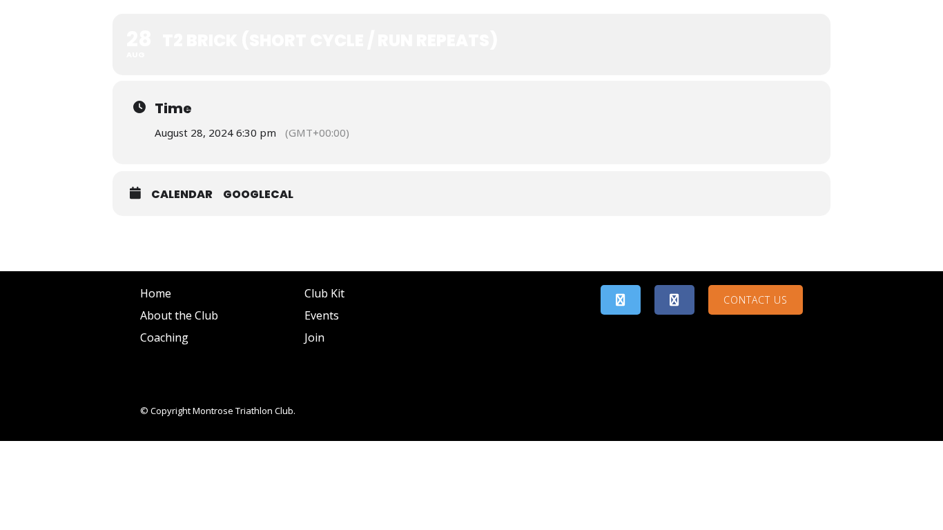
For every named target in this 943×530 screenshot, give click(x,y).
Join (314, 337)
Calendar (182, 194)
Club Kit (324, 293)
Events (321, 315)
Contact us (755, 299)
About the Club (179, 315)
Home (155, 293)
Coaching (164, 337)
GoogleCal (258, 194)
